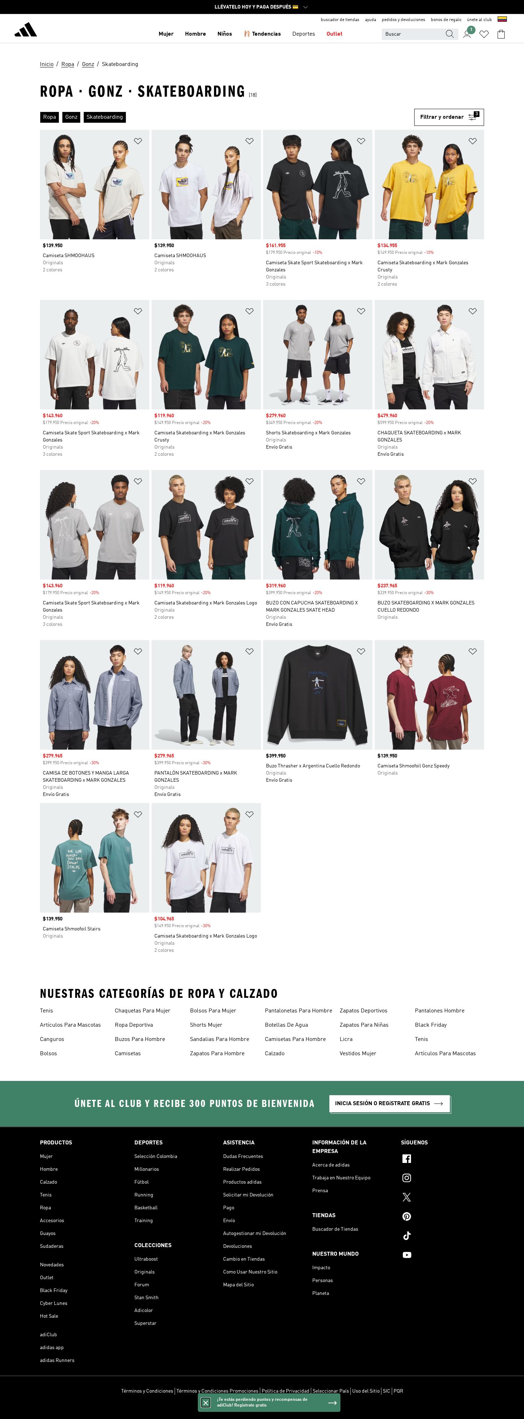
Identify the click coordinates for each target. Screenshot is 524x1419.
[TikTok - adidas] (442, 1236)
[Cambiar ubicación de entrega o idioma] (502, 20)
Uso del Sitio (366, 1391)
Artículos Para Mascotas (70, 1025)
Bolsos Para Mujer (213, 1011)
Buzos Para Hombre (140, 1039)
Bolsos (48, 1054)
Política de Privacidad (285, 1391)
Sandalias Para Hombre (219, 1039)
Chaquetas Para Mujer (142, 1011)
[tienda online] (25, 30)
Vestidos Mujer (358, 1054)
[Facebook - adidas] (442, 1159)
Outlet (335, 34)
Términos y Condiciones (147, 1391)
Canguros (52, 1039)
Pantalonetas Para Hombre (298, 1011)
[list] (227, 117)
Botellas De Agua (286, 1025)
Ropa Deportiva (134, 1025)
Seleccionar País (331, 1391)
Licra (346, 1039)
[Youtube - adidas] (442, 1256)
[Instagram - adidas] (442, 1179)
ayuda (370, 20)
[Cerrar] (205, 1402)
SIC (386, 1391)
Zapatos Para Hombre (217, 1054)
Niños (224, 34)
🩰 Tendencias (262, 34)
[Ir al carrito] (501, 34)
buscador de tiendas (340, 20)
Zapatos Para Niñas (364, 1025)
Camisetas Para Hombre (295, 1039)
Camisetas (128, 1054)
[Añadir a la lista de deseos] (138, 142)
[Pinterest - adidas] (442, 1217)
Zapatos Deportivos (363, 1011)
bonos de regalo (446, 20)
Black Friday (431, 1025)
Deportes (303, 34)
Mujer (166, 34)
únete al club (479, 20)
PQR (398, 1391)
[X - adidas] (442, 1198)
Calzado (274, 1054)
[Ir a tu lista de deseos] (484, 34)
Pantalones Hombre (439, 1011)
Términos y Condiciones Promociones (217, 1391)
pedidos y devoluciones (403, 20)
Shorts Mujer (206, 1025)
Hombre (195, 34)
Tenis (46, 1011)
